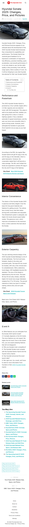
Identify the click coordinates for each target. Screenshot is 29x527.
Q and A (9, 88)
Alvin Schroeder (8, 19)
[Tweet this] (6, 376)
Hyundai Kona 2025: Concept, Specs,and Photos (19, 386)
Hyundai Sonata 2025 (9, 463)
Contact (14, 506)
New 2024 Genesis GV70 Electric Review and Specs (18, 401)
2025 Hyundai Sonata (19, 365)
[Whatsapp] (14, 376)
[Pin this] (9, 376)
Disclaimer (14, 509)
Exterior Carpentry (12, 86)
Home (14, 501)
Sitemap (14, 518)
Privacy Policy (14, 512)
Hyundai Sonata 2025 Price (10, 468)
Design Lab (13, 523)
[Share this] (3, 376)
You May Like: (12, 90)
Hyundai (25, 19)
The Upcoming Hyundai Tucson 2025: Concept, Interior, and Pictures (17, 394)
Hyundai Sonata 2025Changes (11, 471)
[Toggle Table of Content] (21, 80)
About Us (14, 503)
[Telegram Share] (11, 376)
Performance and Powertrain (14, 82)
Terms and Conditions (14, 515)
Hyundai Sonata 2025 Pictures (11, 466)
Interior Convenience (12, 84)
